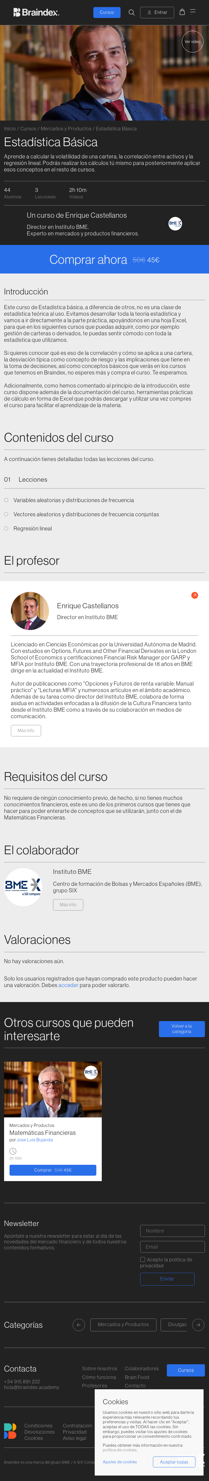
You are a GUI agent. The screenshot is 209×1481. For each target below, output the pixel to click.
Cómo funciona (99, 1377)
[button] (79, 1325)
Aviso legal (74, 1438)
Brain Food (137, 1377)
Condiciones (38, 1425)
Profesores (94, 1385)
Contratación (77, 1425)
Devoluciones (39, 1432)
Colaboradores (142, 1368)
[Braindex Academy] (36, 12)
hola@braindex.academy (31, 1387)
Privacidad (75, 1432)
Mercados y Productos (66, 128)
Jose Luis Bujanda (35, 1139)
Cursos (107, 12)
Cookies (33, 1438)
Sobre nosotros (99, 1368)
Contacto (135, 1385)
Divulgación (181, 1324)
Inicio (10, 128)
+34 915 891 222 (22, 1381)
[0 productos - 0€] (182, 12)
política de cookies (120, 1449)
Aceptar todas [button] (174, 1462)
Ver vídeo (193, 41)
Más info (26, 730)
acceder (69, 985)
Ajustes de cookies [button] (120, 1462)
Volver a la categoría (182, 1028)
